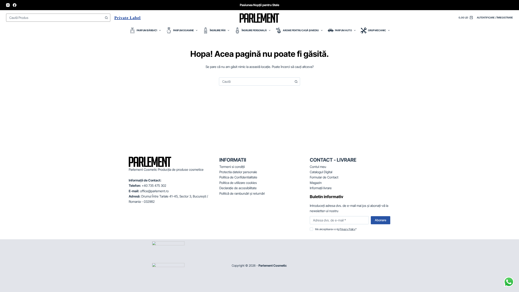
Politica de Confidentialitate (238, 177)
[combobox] (54, 18)
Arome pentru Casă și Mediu (301, 30)
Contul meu (318, 167)
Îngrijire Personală (254, 30)
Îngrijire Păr (217, 30)
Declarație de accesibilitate (238, 188)
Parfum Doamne (183, 30)
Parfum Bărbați (147, 30)
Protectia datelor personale (238, 172)
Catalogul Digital (321, 172)
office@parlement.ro (154, 191)
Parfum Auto (343, 30)
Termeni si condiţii (232, 167)
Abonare (380, 220)
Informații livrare (321, 188)
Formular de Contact (324, 177)
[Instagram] (8, 5)
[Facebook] (14, 5)
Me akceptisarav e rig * (336, 229)
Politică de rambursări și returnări (242, 193)
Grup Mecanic (377, 30)
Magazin (316, 183)
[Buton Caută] (106, 17)
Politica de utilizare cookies (238, 183)
